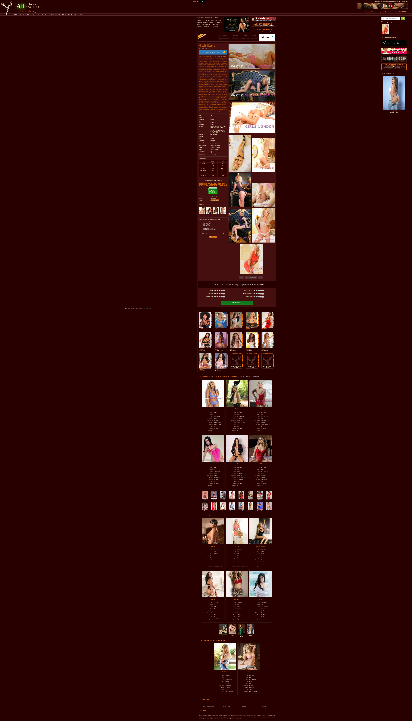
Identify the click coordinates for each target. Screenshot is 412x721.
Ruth (214, 511)
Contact (244, 706)
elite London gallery (208, 228)
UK (202, 1)
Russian (213, 142)
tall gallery (205, 227)
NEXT (245, 37)
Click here (213, 198)
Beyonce (205, 499)
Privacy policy (226, 706)
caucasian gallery (207, 223)
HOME (15, 14)
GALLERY (21, 14)
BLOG (80, 14)
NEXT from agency (251, 277)
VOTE (254, 37)
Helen (223, 499)
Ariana (214, 499)
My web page (214, 200)
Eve (205, 511)
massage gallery (207, 221)
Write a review (236, 302)
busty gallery (206, 225)
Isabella (241, 511)
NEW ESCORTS (31, 14)
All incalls (248, 376)
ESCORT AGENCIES (42, 14)
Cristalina (268, 499)
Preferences (395, 22)
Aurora (250, 511)
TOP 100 (64, 14)
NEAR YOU (225, 37)
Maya (232, 499)
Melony (260, 499)
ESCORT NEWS (72, 14)
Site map (264, 706)
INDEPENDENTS (55, 14)
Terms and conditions (208, 706)
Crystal (241, 499)
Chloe (223, 511)
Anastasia (259, 511)
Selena (250, 499)
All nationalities (255, 376)
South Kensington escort (209, 229)
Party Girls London (203, 48)
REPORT (235, 37)
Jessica (232, 511)
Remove (385, 34)
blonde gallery (206, 224)
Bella (269, 511)
